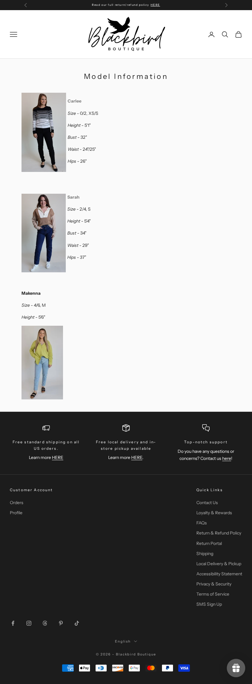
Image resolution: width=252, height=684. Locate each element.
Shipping (204, 553)
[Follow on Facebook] (13, 623)
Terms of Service (212, 594)
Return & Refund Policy (218, 533)
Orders (16, 502)
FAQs (201, 523)
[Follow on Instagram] (29, 623)
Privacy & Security (213, 584)
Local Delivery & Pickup (218, 563)
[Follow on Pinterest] (61, 623)
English (123, 641)
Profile (16, 512)
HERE (155, 4)
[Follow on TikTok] (77, 623)
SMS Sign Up (209, 604)
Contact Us (207, 502)
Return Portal (209, 543)
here (226, 458)
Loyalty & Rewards (214, 512)
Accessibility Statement (219, 574)
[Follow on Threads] (45, 623)
